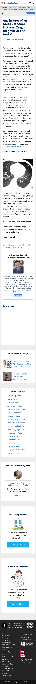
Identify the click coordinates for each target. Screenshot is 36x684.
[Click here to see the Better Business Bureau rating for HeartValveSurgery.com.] (27, 644)
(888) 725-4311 (27, 639)
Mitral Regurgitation (15, 429)
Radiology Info (18, 79)
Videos (4, 649)
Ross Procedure (13, 446)
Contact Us (5, 661)
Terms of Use (6, 676)
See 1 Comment (24, 245)
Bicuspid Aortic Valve (16, 419)
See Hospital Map (18, 544)
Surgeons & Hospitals (16, 450)
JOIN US (6, 13)
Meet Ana (18, 495)
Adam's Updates (21, 7)
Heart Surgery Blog (11, 7)
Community (6, 635)
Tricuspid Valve (13, 453)
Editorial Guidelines (8, 671)
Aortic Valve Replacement (18, 409)
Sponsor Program (8, 668)
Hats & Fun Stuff (7, 657)
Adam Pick (9, 39)
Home (3, 7)
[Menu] (30, 3)
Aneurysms (12, 399)
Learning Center (7, 638)
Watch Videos (18, 604)
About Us (5, 659)
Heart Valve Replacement (17, 423)
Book (3, 654)
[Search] (33, 3)
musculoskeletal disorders (14, 146)
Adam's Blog (6, 652)
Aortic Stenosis (13, 402)
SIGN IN (14, 13)
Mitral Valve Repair (15, 433)
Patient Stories (13, 436)
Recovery (11, 443)
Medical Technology (15, 426)
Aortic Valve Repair (15, 406)
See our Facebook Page (15, 627)
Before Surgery (13, 416)
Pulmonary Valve (14, 439)
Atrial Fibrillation (14, 412)
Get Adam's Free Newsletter (13, 247)
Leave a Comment (9, 245)
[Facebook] (4, 625)
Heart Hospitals (7, 647)
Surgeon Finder (7, 640)
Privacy (4, 673)
